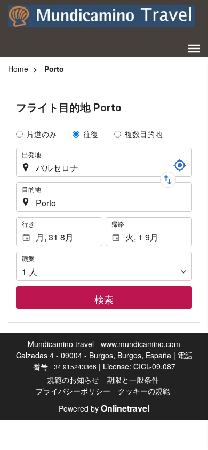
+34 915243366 (73, 366)
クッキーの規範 (144, 390)
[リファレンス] (180, 165)
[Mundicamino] (101, 16)
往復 (90, 133)
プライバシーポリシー (73, 390)
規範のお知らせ (73, 379)
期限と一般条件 (133, 379)
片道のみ (42, 133)
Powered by (104, 408)
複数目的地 (143, 133)
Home (18, 68)
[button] (194, 48)
